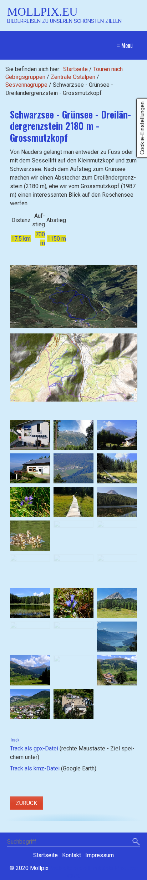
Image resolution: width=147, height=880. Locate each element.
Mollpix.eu (42, 11)
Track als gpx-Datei (34, 748)
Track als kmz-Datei (35, 768)
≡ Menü (125, 45)
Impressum (99, 855)
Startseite (75, 69)
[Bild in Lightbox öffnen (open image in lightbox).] (73, 296)
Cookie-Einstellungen (142, 128)
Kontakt (71, 855)
